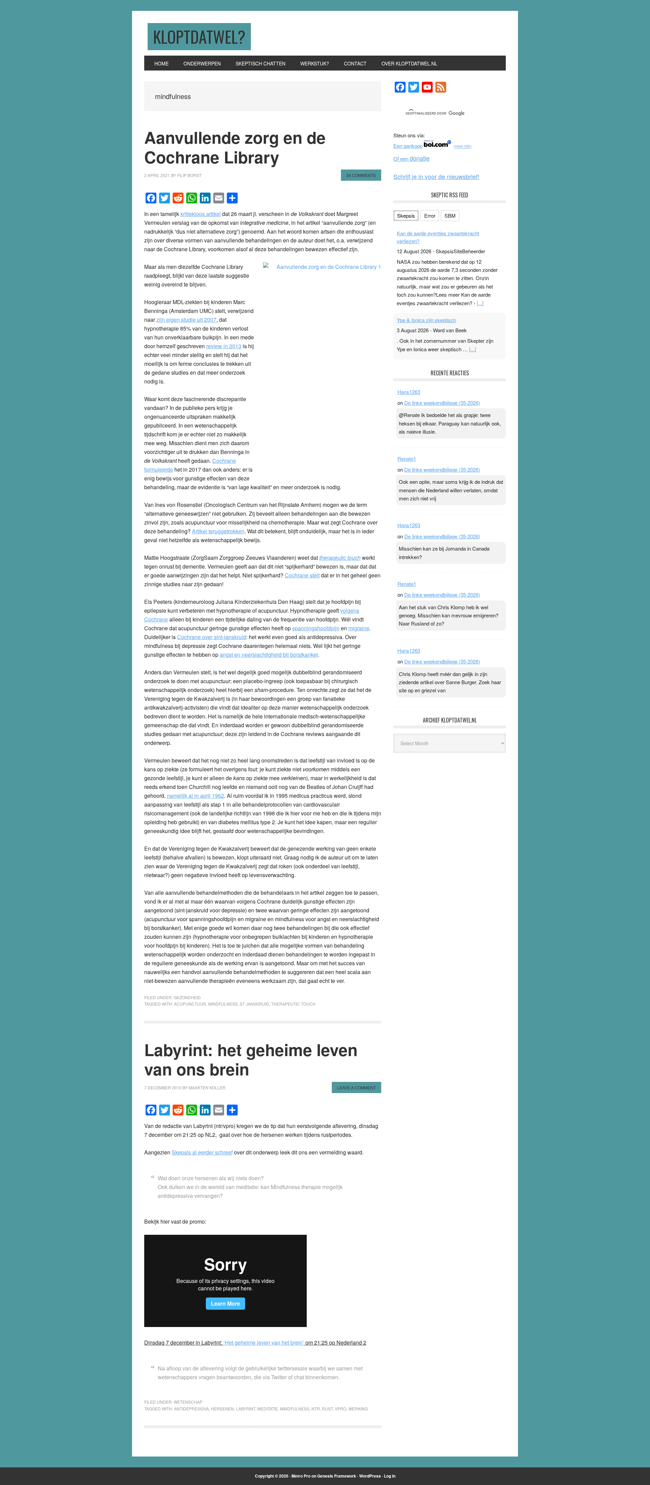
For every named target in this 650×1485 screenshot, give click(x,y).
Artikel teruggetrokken (218, 531)
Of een (411, 158)
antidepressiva (191, 1408)
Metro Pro (300, 1476)
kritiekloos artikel (200, 214)
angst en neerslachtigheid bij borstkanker (269, 654)
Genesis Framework (336, 1476)
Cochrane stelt (302, 575)
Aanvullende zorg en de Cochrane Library (235, 147)
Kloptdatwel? (199, 36)
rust (327, 1408)
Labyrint (245, 1408)
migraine (358, 628)
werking (358, 1408)
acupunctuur (190, 1004)
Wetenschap (188, 1402)
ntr (315, 1408)
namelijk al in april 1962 (195, 795)
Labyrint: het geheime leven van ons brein (251, 1059)
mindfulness (223, 1004)
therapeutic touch (293, 1004)
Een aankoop (407, 145)
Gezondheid (187, 997)
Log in (389, 1476)
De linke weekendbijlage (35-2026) (442, 402)
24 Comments (361, 175)
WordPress (370, 1476)
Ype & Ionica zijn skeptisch (426, 319)
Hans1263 (408, 391)
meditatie (267, 1408)
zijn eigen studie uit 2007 (186, 319)
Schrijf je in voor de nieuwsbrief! (436, 176)
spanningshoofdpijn (316, 628)
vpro (340, 1408)
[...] (480, 302)
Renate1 (406, 458)
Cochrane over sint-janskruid (211, 637)
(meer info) (463, 146)
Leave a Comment (356, 1087)
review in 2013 (223, 346)
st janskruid (254, 1004)
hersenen (222, 1408)
